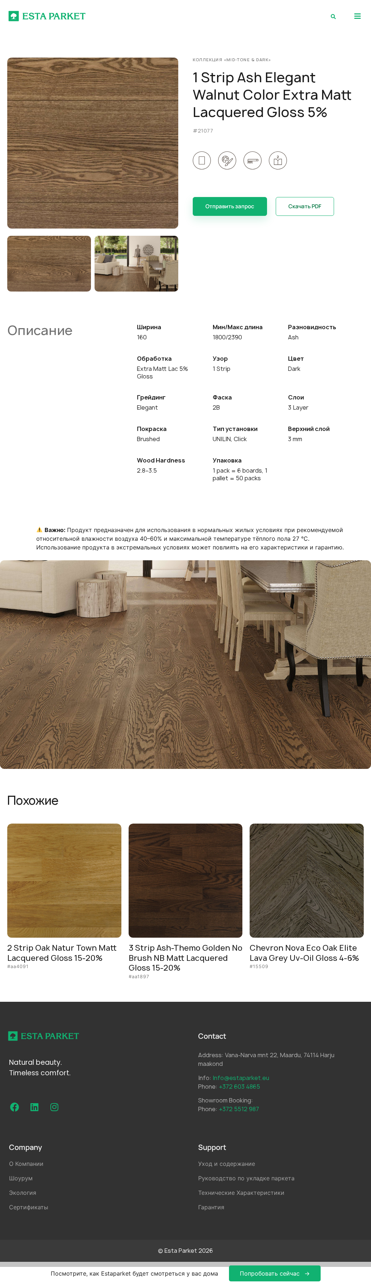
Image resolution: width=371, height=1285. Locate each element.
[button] (357, 16)
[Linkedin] (34, 1107)
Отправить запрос (229, 206)
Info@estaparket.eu (241, 1078)
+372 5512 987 (239, 1109)
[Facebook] (14, 1107)
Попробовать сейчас (270, 1273)
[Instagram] (54, 1107)
